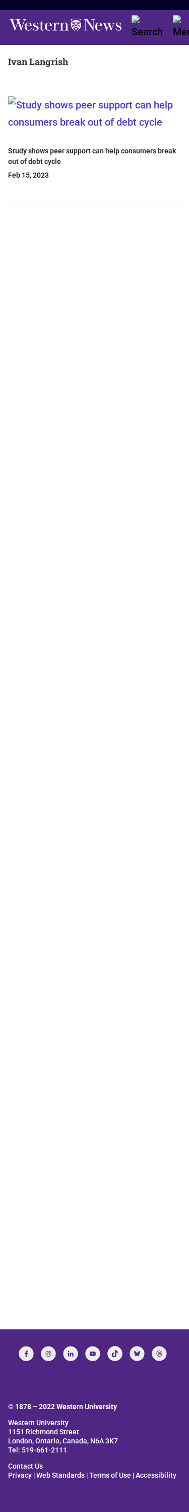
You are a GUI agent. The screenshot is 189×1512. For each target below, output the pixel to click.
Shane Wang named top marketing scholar (85, 1062)
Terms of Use (110, 1475)
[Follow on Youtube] (93, 1354)
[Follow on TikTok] (115, 1354)
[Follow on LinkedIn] (70, 1354)
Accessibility (156, 1475)
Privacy (20, 1475)
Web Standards (60, 1475)
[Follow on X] (137, 1354)
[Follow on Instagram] (48, 1354)
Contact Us (25, 1466)
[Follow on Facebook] (26, 1354)
